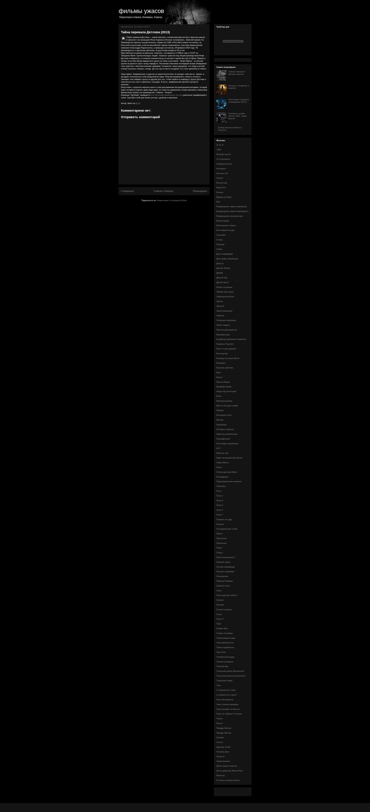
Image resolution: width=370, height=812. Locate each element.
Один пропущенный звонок (229, 458)
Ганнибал (220, 235)
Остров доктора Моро (226, 472)
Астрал (219, 178)
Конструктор (222, 353)
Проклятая (221, 538)
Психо (219, 548)
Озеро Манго (222, 462)
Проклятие (221, 543)
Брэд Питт (221, 187)
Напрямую (221, 424)
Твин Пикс (221, 652)
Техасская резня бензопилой (230, 671)
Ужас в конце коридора (227, 704)
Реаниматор (222, 576)
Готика (219, 240)
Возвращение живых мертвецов (231, 206)
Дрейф (219, 273)
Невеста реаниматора (226, 434)
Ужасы (219, 718)
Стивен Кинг (222, 628)
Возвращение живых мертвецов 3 (232, 211)
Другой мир (221, 277)
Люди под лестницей (226, 391)
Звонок (219, 301)
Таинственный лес (225, 642)
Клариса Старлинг (225, 344)
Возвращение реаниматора (229, 216)
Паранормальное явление (229, 481)
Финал (219, 723)
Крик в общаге (223, 382)
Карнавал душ (223, 334)
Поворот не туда (224, 519)
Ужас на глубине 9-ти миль (229, 714)
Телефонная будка (225, 657)
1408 (218, 149)
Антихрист (221, 168)
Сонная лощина (224, 609)
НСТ (218, 448)
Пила (218, 491)
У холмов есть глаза (225, 690)
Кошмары (220, 363)
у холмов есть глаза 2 (226, 695)
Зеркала (220, 315)
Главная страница (163, 191)
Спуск (219, 614)
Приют (219, 533)
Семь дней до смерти (226, 595)
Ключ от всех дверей (226, 349)
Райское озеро (223, 562)
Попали (220, 524)
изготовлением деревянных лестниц (167, 95)
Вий (218, 202)
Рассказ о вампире (225, 571)
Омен (219, 467)
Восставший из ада (225, 230)
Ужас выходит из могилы (228, 709)
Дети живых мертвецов (227, 258)
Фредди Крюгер (223, 728)
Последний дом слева (226, 529)
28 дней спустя (223, 154)
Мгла (218, 396)
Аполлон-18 (222, 173)
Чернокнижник (223, 761)
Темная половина (224, 661)
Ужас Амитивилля (224, 699)
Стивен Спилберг (224, 633)
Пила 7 (219, 514)
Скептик (220, 605)
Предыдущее (200, 191)
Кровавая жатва (223, 386)
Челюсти (220, 756)
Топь (218, 685)
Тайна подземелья (225, 647)
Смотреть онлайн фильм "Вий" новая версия (237, 116)
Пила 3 (219, 500)
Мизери (220, 410)
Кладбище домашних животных (231, 339)
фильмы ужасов (141, 11)
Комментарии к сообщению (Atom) (172, 200)
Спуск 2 (220, 619)
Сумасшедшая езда (225, 638)
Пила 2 (219, 496)
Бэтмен (219, 192)
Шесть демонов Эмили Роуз (229, 770)
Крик (218, 372)
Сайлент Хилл (223, 586)
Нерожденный (223, 439)
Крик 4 (219, 377)
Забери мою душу (224, 292)
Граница (220, 244)
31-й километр (223, 159)
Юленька (220, 775)
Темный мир (222, 666)
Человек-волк (222, 752)
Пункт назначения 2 (225, 557)
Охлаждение (222, 477)
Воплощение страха (226, 225)
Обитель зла (222, 453)
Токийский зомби (224, 680)
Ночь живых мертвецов (227, 443)
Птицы (219, 552)
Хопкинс (220, 737)
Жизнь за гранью (224, 287)
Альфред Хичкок (224, 164)
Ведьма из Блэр (223, 197)
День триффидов (224, 254)
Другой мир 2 (222, 282)
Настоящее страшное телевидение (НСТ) (238, 100)
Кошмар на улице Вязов (227, 358)
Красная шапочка (224, 367)
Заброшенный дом (225, 296)
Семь (218, 590)
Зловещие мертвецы (226, 320)
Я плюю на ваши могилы (228, 780)
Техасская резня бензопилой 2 (231, 676)
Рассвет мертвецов (225, 567)
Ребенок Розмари (224, 581)
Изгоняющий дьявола (226, 330)
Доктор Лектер (223, 268)
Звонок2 (220, 306)
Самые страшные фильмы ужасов (236, 72)
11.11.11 (220, 145)
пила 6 (219, 510)
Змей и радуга (223, 325)
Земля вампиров (224, 311)
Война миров (222, 221)
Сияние (220, 600)
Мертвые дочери (224, 401)
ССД (218, 623)
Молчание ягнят (224, 415)
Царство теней (223, 747)
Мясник (219, 420)
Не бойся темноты (225, 429)
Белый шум (221, 183)
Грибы (219, 249)
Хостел (219, 742)
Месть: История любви (227, 405)
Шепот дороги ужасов (226, 766)
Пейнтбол (221, 486)
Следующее (127, 191)
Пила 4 (219, 505)
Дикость (220, 263)
